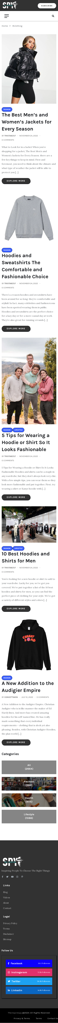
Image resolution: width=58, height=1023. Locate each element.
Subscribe (47, 6)
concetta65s (11, 697)
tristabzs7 (10, 136)
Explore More (16, 181)
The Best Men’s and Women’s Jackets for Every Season (27, 122)
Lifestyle (29, 816)
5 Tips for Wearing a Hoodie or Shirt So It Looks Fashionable (26, 442)
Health (29, 799)
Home (5, 26)
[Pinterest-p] (22, 877)
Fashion (29, 783)
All (29, 767)
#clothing (17, 26)
